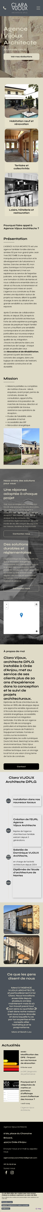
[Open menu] (38, 8)
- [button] (6, 607)
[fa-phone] (5, 9)
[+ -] (21, 617)
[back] (7, 1008)
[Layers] (36, 604)
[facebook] (6, 1173)
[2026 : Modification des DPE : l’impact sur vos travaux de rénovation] (11, 1061)
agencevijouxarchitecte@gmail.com (20, 1158)
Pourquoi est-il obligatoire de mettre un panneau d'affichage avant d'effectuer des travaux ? (30, 1090)
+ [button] (6, 604)
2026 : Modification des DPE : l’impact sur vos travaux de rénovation (29, 1057)
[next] (35, 1008)
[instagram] (12, 1173)
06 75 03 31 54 (10, 1164)
